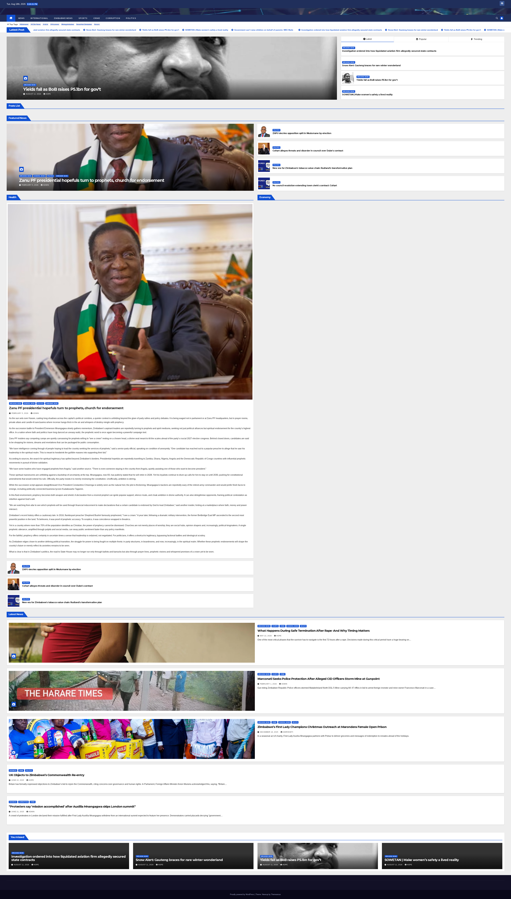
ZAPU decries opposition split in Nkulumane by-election (302, 133)
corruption (113, 18)
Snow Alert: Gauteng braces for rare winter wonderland (120, 89)
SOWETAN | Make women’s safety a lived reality (367, 94)
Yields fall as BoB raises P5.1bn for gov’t (377, 80)
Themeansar (276, 894)
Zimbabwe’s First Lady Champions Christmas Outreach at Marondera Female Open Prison (322, 727)
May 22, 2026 (266, 636)
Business (13, 770)
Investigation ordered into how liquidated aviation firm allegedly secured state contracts (389, 51)
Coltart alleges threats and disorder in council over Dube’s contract (308, 150)
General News (39, 176)
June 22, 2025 (18, 780)
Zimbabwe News (63, 18)
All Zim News (36, 24)
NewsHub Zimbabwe (84, 24)
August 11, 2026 (75, 94)
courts (275, 626)
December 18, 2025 (269, 732)
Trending (477, 39)
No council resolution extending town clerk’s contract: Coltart (305, 185)
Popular (422, 39)
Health (303, 626)
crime (96, 18)
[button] (497, 18)
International (39, 18)
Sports (83, 18)
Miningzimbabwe (67, 24)
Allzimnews (24, 24)
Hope (90, 94)
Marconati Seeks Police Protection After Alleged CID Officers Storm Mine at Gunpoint (318, 679)
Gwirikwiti (288, 732)
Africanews (54, 24)
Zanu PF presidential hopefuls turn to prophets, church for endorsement (91, 180)
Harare (97, 24)
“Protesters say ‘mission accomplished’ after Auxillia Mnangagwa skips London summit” (72, 806)
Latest (369, 39)
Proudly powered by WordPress (242, 894)
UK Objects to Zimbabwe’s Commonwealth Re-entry (46, 775)
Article (45, 24)
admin (46, 185)
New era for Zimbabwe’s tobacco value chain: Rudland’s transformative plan (312, 168)
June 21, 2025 (18, 812)
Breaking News (71, 85)
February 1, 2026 (268, 684)
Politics (131, 18)
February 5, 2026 (30, 185)
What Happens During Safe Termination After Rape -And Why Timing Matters (313, 630)
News (21, 18)
